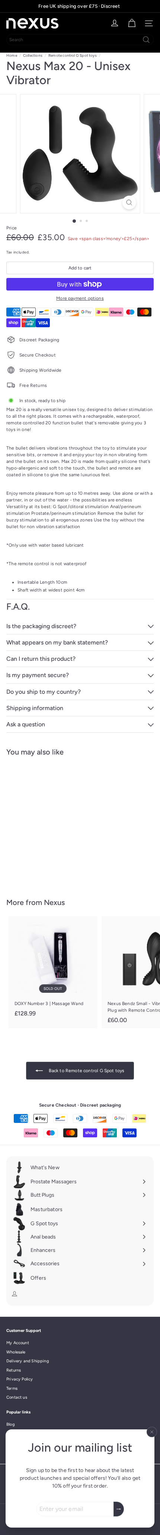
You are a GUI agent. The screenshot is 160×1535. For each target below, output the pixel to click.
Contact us (16, 1397)
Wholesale (16, 1352)
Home (11, 55)
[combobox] (80, 39)
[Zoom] (129, 202)
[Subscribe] (118, 1509)
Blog (10, 1424)
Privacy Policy (19, 1379)
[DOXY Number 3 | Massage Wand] (53, 968)
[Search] (146, 39)
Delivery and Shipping (27, 1361)
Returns (13, 1370)
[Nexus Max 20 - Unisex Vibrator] (53, 822)
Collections (32, 55)
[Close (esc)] (152, 1432)
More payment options (80, 298)
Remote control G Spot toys (72, 55)
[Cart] (131, 23)
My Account (17, 1342)
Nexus (54, 902)
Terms (11, 1388)
